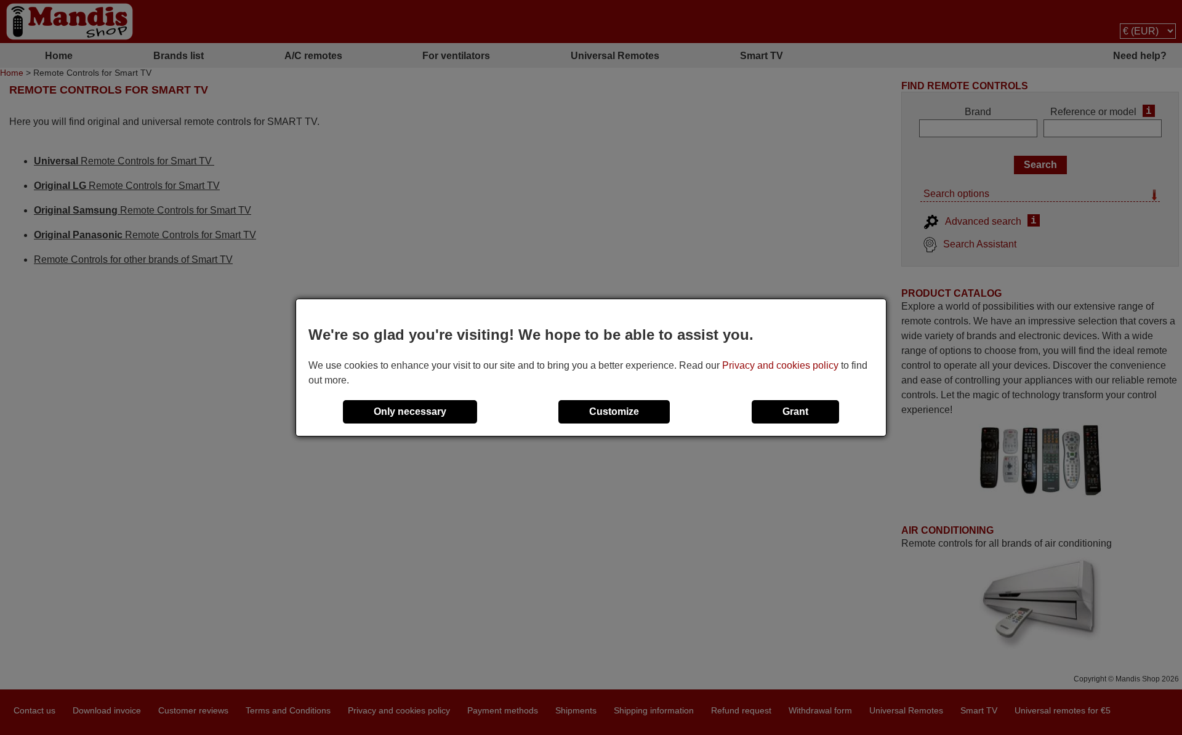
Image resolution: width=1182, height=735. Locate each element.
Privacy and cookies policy (780, 365)
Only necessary (410, 411)
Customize (614, 411)
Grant (795, 411)
